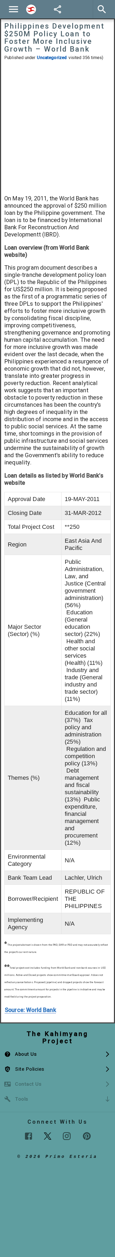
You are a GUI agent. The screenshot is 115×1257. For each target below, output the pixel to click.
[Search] (31, 9)
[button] (57, 1054)
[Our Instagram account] (67, 1136)
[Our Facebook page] (28, 1136)
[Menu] (13, 9)
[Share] (57, 9)
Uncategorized (52, 57)
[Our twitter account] (48, 1135)
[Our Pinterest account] (87, 1136)
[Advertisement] (57, 127)
